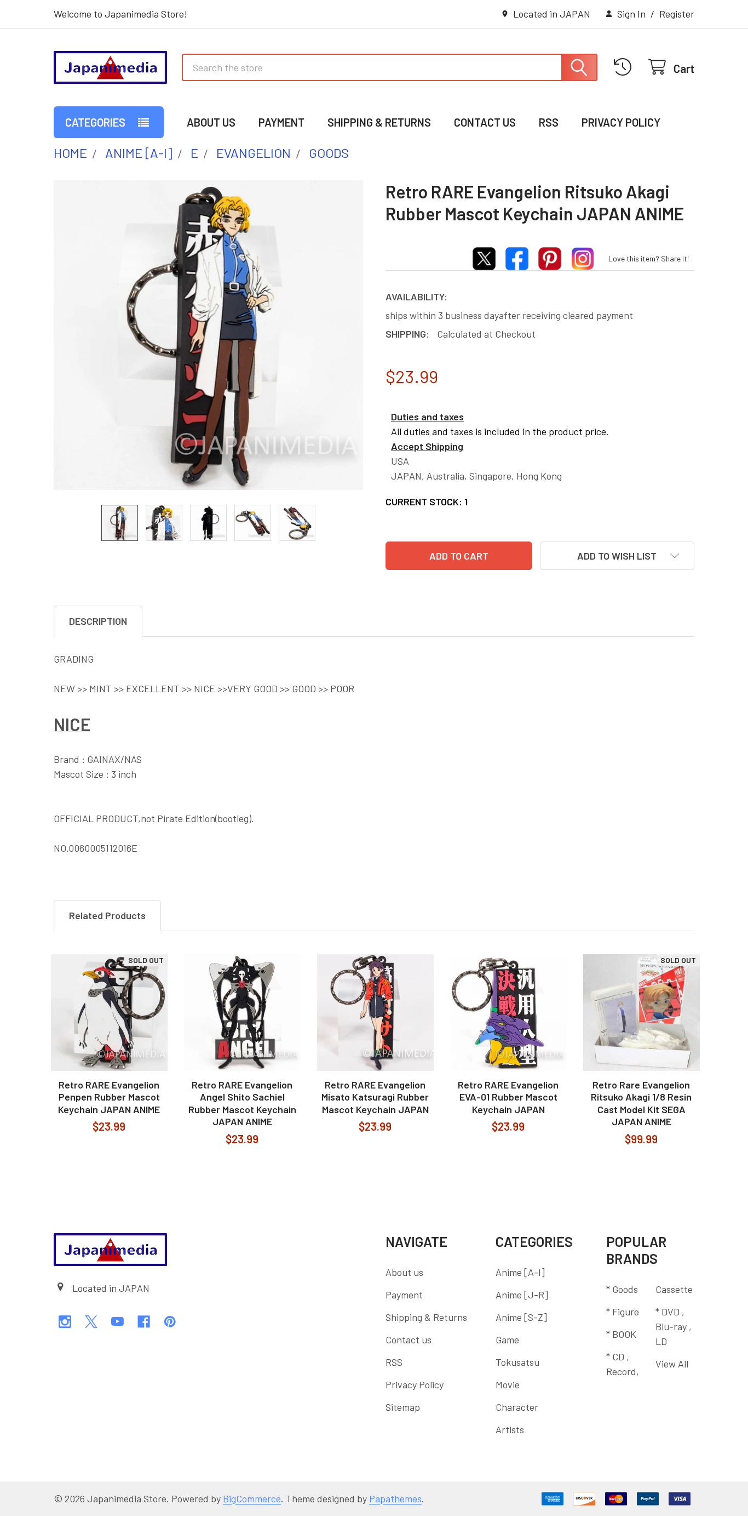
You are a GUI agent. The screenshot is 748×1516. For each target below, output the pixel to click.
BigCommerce (252, 1498)
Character (517, 1407)
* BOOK (621, 1334)
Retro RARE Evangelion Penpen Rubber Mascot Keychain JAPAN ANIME (109, 1097)
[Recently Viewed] (625, 67)
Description (98, 621)
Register (676, 14)
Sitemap (402, 1407)
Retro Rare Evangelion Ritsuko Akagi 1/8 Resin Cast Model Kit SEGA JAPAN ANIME (641, 1103)
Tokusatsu (517, 1362)
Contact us (485, 122)
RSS (549, 122)
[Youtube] (117, 1321)
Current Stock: (426, 501)
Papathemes (395, 1498)
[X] (91, 1321)
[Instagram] (65, 1321)
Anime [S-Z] (521, 1317)
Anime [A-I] (520, 1272)
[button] (617, 556)
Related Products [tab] (107, 915)
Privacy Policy (621, 122)
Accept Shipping (427, 446)
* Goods (622, 1289)
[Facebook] (144, 1321)
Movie (508, 1384)
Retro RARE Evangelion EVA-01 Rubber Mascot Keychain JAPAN (508, 1097)
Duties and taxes (427, 417)
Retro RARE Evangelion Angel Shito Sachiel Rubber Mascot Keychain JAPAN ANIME (242, 1103)
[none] (208, 335)
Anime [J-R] (522, 1295)
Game (507, 1339)
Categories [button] (95, 122)
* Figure (622, 1312)
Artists (510, 1429)
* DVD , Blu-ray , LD (673, 1326)
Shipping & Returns (379, 122)
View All (671, 1364)
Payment (281, 122)
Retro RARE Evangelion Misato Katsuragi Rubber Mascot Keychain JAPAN (375, 1097)
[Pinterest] (170, 1321)
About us (211, 122)
